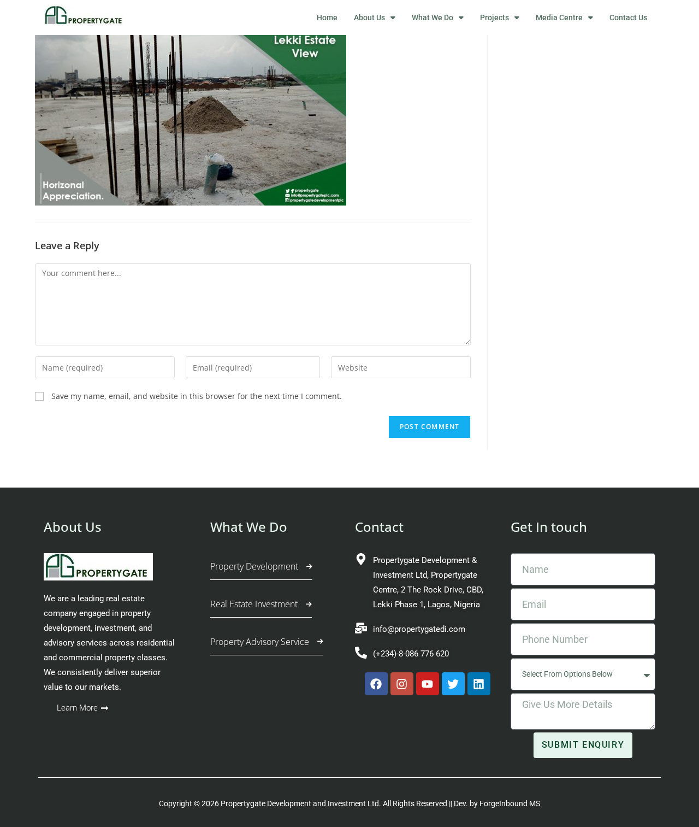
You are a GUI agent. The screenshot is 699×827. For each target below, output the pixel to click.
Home (327, 17)
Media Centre (559, 17)
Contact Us (628, 17)
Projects (494, 17)
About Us (369, 17)
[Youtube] (427, 683)
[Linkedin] (478, 683)
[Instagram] (401, 683)
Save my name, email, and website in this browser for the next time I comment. (196, 396)
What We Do (432, 17)
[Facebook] (376, 683)
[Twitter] (453, 683)
